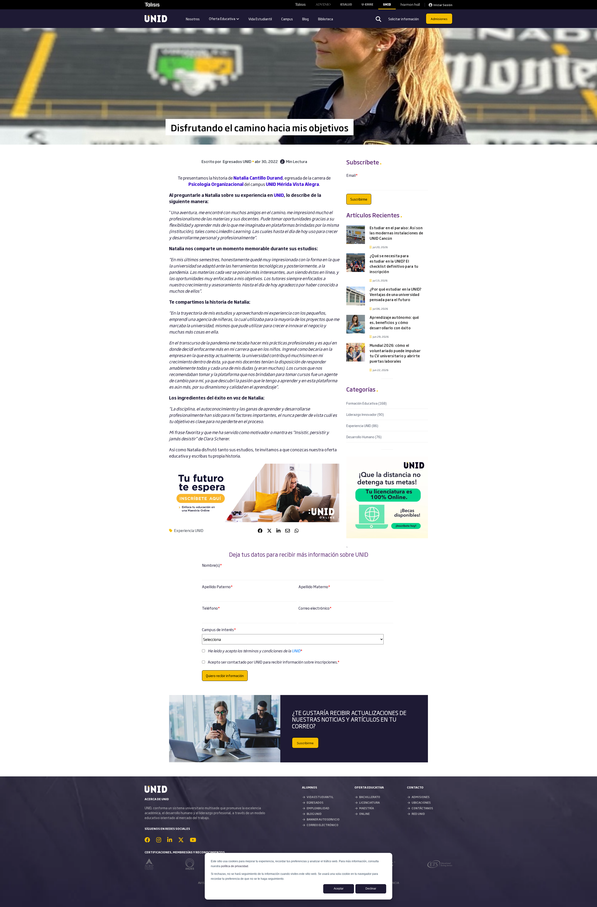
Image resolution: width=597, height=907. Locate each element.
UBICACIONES (421, 802)
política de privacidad (234, 866)
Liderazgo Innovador (365, 414)
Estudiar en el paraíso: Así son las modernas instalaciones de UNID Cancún (396, 233)
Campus (287, 18)
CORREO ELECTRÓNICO (322, 825)
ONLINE (364, 814)
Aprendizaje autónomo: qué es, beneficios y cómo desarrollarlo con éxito (394, 322)
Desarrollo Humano (364, 436)
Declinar (370, 888)
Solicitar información (403, 18)
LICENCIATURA (369, 802)
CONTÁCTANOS (422, 808)
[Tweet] (269, 530)
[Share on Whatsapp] (297, 530)
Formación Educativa (366, 403)
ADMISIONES (421, 797)
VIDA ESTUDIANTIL (320, 797)
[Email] (287, 530)
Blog (305, 18)
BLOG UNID (314, 814)
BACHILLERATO (369, 797)
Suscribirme (305, 742)
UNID (279, 195)
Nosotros (193, 18)
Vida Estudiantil (260, 18)
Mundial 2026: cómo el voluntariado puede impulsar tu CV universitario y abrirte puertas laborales (395, 353)
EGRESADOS (315, 802)
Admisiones (439, 18)
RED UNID (418, 814)
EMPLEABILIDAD (318, 808)
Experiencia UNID (188, 530)
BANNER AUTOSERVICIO (323, 819)
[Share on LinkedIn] (278, 530)
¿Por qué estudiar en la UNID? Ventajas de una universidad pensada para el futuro (395, 294)
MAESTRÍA (366, 808)
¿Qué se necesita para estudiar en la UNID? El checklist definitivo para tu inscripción (394, 263)
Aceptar (339, 888)
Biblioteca (325, 18)
